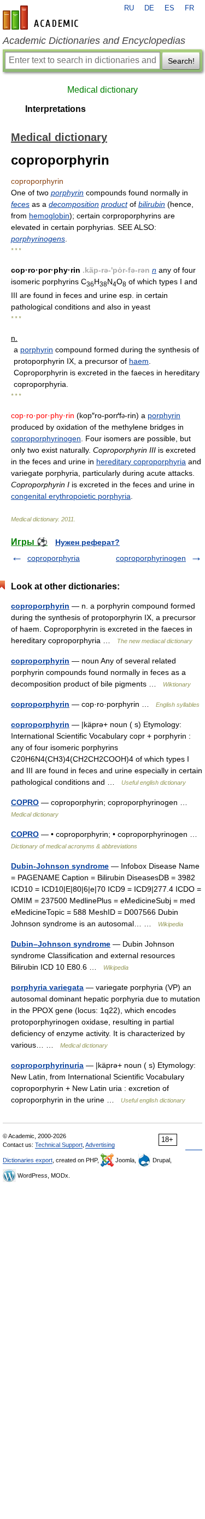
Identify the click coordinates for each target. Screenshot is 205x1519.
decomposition (74, 204)
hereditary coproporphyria (141, 461)
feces (20, 204)
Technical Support (59, 1144)
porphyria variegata (47, 987)
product (114, 204)
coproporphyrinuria (47, 1065)
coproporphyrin (40, 605)
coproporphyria (53, 558)
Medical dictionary (102, 89)
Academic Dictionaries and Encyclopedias (94, 40)
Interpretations (55, 109)
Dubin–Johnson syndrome (60, 943)
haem (139, 361)
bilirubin (151, 204)
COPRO (25, 802)
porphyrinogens (38, 238)
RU (129, 8)
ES (169, 8)
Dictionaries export (27, 1160)
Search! (181, 61)
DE (149, 8)
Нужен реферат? (87, 542)
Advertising (100, 1144)
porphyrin (67, 192)
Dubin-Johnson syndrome (60, 866)
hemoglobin (49, 215)
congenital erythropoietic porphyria (71, 496)
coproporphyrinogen (46, 438)
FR (189, 8)
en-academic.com (42, 17)
